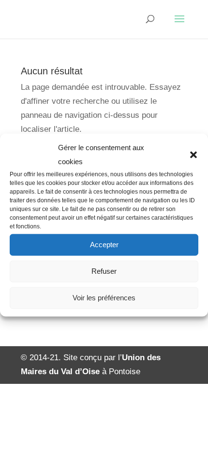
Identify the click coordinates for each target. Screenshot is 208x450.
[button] (193, 155)
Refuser (104, 271)
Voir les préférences (104, 298)
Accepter (104, 244)
